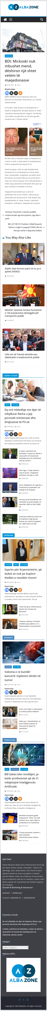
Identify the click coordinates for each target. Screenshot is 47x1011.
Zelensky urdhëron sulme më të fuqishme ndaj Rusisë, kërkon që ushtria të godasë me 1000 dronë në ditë (30, 520)
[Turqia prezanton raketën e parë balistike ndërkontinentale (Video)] (10, 836)
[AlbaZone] (5, 19)
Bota (6, 769)
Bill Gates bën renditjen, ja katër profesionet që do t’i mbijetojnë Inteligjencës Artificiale (22, 780)
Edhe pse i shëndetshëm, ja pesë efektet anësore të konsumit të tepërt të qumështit (29, 724)
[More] (20, 93)
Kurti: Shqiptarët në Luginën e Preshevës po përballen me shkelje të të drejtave (30, 487)
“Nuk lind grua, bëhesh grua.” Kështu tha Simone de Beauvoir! (30, 609)
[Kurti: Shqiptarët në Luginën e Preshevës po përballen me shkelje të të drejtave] (10, 489)
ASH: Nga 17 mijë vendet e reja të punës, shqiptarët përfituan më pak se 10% (29, 472)
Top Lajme (15, 405)
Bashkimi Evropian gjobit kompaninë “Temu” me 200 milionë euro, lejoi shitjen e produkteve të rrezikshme (29, 819)
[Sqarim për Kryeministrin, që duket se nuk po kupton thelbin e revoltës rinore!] (23, 550)
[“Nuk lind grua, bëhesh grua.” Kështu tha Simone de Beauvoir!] (10, 610)
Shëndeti (8, 667)
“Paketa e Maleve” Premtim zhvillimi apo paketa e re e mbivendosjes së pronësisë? (30, 623)
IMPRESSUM (17, 893)
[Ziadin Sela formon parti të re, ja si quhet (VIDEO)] (23, 244)
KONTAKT (6, 893)
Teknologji (14, 769)
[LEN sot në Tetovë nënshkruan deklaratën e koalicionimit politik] (23, 330)
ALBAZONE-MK (29, 898)
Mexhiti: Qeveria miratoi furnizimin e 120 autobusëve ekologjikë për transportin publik (23, 312)
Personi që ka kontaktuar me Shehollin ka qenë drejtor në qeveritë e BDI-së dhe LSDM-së (30, 503)
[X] (11, 93)
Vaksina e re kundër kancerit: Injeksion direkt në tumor (23, 676)
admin (19, 85)
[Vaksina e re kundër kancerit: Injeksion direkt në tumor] (23, 652)
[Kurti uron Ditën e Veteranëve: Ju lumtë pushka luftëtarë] (10, 712)
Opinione (8, 564)
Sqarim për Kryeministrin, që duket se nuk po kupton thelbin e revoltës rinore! (23, 574)
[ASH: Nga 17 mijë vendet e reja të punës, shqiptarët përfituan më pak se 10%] (10, 474)
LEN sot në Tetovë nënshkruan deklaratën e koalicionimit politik (22, 356)
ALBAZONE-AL (15, 898)
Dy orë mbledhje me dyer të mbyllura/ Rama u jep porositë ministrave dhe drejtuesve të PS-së (23, 416)
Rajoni (7, 405)
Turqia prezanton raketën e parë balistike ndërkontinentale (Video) (29, 834)
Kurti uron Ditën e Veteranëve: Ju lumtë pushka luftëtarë (31, 710)
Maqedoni (9, 56)
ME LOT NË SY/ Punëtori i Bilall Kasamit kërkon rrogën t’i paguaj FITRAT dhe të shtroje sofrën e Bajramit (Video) (25, 227)
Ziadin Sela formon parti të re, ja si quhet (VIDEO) (23, 270)
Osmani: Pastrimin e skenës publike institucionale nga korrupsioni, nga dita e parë (22, 215)
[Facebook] (7, 93)
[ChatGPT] (16, 93)
